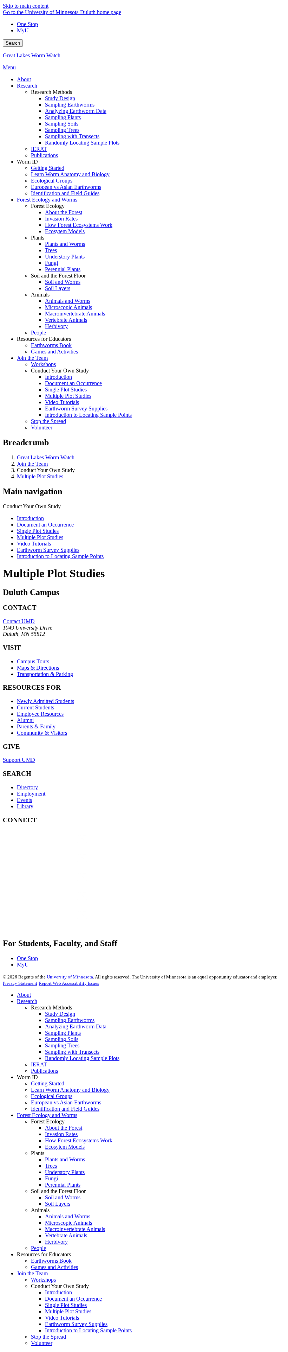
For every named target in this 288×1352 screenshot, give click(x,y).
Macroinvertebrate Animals (75, 1229)
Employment (31, 794)
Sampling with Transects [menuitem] (72, 136)
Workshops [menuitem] (43, 364)
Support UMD (19, 760)
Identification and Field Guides (65, 1109)
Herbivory (56, 1242)
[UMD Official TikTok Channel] (55, 922)
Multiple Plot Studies (40, 476)
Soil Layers (57, 1204)
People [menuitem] (38, 333)
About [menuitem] (24, 79)
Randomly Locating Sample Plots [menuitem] (82, 143)
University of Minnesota (70, 977)
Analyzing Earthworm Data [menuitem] (75, 111)
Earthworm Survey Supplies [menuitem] (76, 409)
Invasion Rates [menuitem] (61, 219)
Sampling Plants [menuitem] (63, 117)
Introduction (30, 518)
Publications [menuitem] (44, 155)
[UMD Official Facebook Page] (55, 846)
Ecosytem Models (65, 1147)
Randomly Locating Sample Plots (82, 1058)
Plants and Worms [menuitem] (65, 244)
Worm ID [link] (27, 162)
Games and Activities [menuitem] (54, 352)
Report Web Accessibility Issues (69, 983)
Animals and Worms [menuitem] (67, 301)
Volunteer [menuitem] (41, 428)
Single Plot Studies (38, 531)
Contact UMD (19, 621)
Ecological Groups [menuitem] (51, 181)
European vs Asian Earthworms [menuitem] (66, 187)
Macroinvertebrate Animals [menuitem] (75, 314)
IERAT (39, 1064)
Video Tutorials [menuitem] (62, 402)
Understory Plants (65, 1172)
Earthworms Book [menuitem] (51, 345)
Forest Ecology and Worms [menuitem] (47, 200)
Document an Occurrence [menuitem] (73, 383)
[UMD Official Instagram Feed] (55, 865)
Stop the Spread (48, 1337)
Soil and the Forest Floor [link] (58, 276)
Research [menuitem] (27, 86)
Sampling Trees (62, 1045)
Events (24, 800)
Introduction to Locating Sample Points (60, 556)
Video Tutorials (34, 544)
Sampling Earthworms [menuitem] (69, 105)
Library (25, 806)
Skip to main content (25, 6)
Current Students (35, 707)
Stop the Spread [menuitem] (48, 421)
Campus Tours (33, 661)
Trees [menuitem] (51, 250)
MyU (23, 30)
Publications (44, 1071)
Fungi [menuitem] (51, 263)
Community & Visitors (42, 733)
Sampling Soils (61, 1039)
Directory (27, 787)
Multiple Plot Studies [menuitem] (68, 396)
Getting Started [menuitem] (47, 168)
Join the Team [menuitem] (32, 358)
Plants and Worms (65, 1159)
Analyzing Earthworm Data (75, 1026)
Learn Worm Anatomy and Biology (70, 1090)
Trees (51, 1166)
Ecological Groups (51, 1096)
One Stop (27, 24)
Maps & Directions (38, 668)
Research (27, 1001)
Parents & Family (36, 726)
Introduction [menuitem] (58, 377)
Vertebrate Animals (66, 1235)
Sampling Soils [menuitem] (61, 124)
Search (13, 43)
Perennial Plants (62, 1185)
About (24, 995)
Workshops (43, 1280)
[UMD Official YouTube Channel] (55, 884)
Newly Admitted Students (45, 701)
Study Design (60, 1014)
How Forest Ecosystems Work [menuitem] (78, 225)
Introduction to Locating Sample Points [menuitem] (88, 415)
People (38, 1248)
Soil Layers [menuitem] (57, 288)
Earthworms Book (51, 1261)
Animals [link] (40, 295)
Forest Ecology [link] (48, 206)
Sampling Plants (63, 1033)
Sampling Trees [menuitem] (62, 130)
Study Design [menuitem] (60, 98)
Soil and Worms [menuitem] (62, 282)
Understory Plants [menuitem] (65, 257)
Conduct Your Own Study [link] (60, 371)
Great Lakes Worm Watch (31, 55)
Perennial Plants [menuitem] (62, 269)
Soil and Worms (62, 1197)
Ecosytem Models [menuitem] (65, 231)
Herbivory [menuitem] (56, 326)
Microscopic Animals (68, 1223)
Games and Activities (54, 1267)
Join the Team (32, 464)
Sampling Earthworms (69, 1020)
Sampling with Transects (72, 1052)
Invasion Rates (61, 1134)
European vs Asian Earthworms (66, 1102)
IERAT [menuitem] (39, 149)
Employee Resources (40, 714)
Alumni (25, 720)
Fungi (51, 1178)
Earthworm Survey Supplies (48, 550)
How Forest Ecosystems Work (78, 1140)
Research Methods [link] (51, 92)
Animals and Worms (67, 1216)
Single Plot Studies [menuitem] (66, 390)
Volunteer (41, 1343)
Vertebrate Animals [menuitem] (66, 320)
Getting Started (47, 1083)
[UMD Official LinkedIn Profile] (55, 903)
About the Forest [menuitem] (63, 212)
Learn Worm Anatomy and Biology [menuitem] (70, 174)
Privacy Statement (20, 983)
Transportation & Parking (45, 674)
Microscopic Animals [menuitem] (68, 307)
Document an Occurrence (45, 525)
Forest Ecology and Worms (47, 1115)
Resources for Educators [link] (44, 339)
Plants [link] (37, 238)
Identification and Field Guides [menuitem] (65, 193)
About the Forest (63, 1128)
